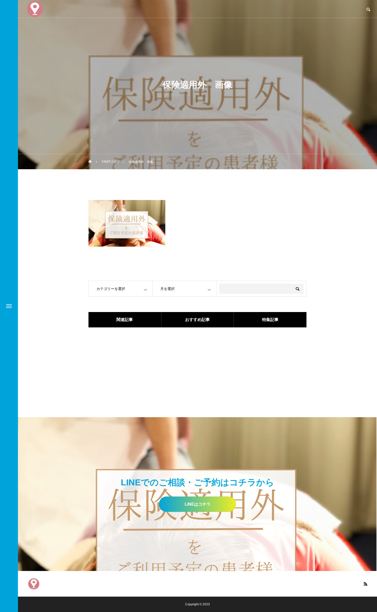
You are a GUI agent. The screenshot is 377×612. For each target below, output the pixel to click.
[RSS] (365, 583)
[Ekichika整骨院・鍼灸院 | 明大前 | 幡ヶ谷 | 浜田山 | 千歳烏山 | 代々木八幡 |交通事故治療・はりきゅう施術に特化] (33, 583)
